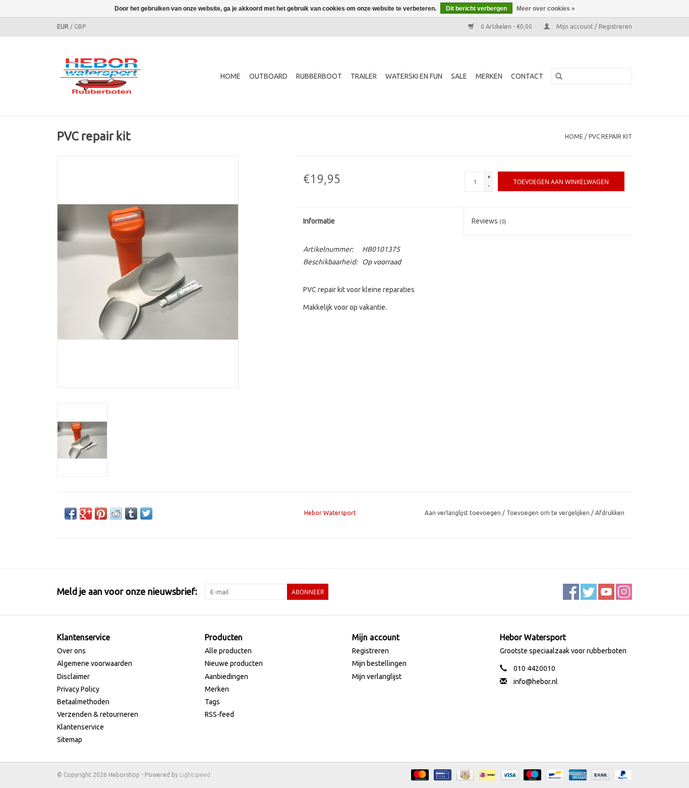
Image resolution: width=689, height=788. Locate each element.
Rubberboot (319, 76)
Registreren (370, 651)
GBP (80, 26)
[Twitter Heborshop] (589, 592)
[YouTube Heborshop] (606, 592)
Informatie (319, 221)
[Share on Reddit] (116, 514)
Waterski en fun (413, 76)
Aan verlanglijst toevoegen (463, 513)
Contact (527, 76)
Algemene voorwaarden (94, 663)
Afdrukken (609, 513)
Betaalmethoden (83, 702)
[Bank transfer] (599, 774)
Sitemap (69, 740)
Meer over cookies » (545, 8)
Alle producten (228, 651)
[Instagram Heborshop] (624, 592)
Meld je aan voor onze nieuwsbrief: (127, 591)
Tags (212, 702)
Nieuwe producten (234, 663)
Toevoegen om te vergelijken (548, 513)
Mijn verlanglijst (376, 676)
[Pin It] (101, 514)
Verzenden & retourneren (97, 714)
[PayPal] (621, 774)
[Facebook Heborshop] (571, 592)
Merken (489, 76)
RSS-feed (219, 714)
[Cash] (464, 774)
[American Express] (576, 774)
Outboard (268, 76)
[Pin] (441, 774)
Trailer (364, 76)
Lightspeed (195, 774)
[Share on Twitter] (146, 514)
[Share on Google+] (86, 514)
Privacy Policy (78, 689)
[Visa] (508, 774)
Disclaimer (73, 676)
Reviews (489, 221)
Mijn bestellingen (379, 663)
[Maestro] (531, 774)
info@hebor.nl (535, 682)
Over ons (71, 651)
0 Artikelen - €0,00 (506, 26)
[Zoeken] (558, 76)
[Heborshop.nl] (107, 75)
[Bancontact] (554, 774)
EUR (63, 26)
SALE (459, 76)
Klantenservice (80, 727)
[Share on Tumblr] (131, 514)
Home (230, 76)
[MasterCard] (419, 774)
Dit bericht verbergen (476, 8)
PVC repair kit (610, 136)
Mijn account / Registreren (593, 26)
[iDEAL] (486, 774)
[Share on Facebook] (71, 514)
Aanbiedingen (226, 676)
